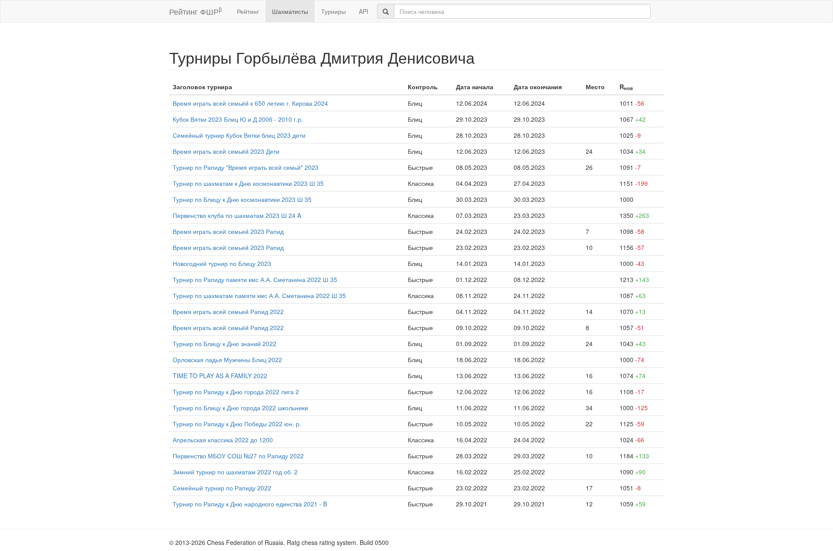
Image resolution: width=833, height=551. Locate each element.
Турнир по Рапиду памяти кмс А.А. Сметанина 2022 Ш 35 (255, 279)
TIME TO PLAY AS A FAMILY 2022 (220, 375)
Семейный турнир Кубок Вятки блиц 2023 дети (239, 135)
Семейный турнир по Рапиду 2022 (222, 487)
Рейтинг (248, 11)
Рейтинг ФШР (195, 11)
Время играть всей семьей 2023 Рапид (228, 231)
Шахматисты (290, 11)
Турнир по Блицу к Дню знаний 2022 (224, 343)
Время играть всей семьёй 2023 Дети (226, 151)
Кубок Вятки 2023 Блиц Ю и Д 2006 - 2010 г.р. (238, 119)
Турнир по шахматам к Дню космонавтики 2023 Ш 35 (248, 183)
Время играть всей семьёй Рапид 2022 (228, 327)
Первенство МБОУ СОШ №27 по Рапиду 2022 (238, 455)
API (363, 11)
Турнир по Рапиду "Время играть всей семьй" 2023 (245, 167)
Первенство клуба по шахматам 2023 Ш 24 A (237, 215)
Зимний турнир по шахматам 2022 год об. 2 (235, 471)
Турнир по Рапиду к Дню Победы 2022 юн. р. (237, 423)
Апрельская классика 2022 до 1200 (223, 439)
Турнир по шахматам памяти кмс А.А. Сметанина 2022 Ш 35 (259, 295)
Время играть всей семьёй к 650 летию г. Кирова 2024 (250, 103)
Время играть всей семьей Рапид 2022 (228, 311)
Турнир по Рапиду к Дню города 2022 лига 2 (236, 391)
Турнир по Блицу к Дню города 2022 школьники (240, 407)
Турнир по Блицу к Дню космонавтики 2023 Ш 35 (242, 199)
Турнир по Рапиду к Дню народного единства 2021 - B (250, 503)
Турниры (333, 11)
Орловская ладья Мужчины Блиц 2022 (227, 359)
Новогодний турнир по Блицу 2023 (222, 263)
